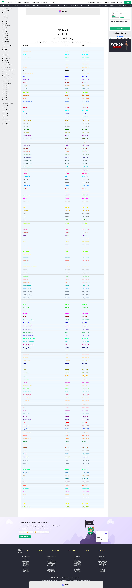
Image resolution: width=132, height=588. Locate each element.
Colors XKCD (5, 124)
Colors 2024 (5, 87)
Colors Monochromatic (8, 69)
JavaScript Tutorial (25, 561)
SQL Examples (77, 563)
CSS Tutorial (25, 560)
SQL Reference (51, 562)
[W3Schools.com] (20, 551)
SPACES (41, 550)
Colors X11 (5, 117)
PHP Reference (51, 566)
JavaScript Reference (51, 561)
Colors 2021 (5, 89)
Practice (119, 2)
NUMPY (119, 5)
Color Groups (5, 17)
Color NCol (5, 37)
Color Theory (5, 41)
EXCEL (101, 5)
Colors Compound (6, 78)
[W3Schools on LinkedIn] (117, 33)
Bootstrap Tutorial (25, 566)
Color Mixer (5, 23)
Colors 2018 (5, 95)
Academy (106, 2)
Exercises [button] (26, 2)
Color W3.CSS (5, 56)
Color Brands (5, 54)
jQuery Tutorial (26, 571)
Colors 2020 (5, 91)
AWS (54, 5)
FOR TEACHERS (72, 550)
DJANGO (112, 5)
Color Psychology (6, 64)
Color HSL (4, 31)
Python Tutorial (26, 564)
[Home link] (3, 2)
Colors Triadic (5, 76)
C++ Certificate (102, 569)
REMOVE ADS (120, 36)
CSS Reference (51, 560)
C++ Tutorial (25, 570)
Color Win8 (5, 60)
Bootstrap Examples (77, 566)
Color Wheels (5, 43)
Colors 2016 (5, 100)
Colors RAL (5, 111)
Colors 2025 (5, 85)
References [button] (18, 2)
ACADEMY (77, 578)
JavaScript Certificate (102, 561)
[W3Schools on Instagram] (124, 33)
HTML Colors (51, 568)
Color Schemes (6, 50)
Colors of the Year (6, 83)
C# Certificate (102, 570)
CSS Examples (77, 560)
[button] (53, 2)
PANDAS (125, 5)
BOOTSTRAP (74, 5)
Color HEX (4, 29)
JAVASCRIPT (14, 5)
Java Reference (51, 569)
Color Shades (5, 19)
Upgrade (99, 2)
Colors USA (5, 105)
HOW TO (66, 5)
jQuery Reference (51, 571)
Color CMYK (5, 35)
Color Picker (5, 21)
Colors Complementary (8, 74)
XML (106, 5)
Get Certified (91, 2)
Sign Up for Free (24, 536)
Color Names (5, 13)
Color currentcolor (7, 45)
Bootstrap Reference (51, 565)
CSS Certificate (102, 560)
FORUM (66, 578)
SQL (21, 5)
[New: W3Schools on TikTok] (126, 33)
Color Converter (6, 25)
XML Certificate (102, 571)
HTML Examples (77, 558)
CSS (8, 5)
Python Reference (51, 563)
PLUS (28, 550)
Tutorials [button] (9, 2)
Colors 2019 (5, 93)
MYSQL (88, 5)
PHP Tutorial (25, 568)
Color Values (5, 15)
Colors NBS (5, 113)
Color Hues (5, 48)
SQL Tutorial (25, 563)
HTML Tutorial (25, 558)
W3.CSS (60, 5)
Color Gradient (6, 39)
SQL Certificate (102, 563)
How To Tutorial (26, 562)
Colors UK (4, 107)
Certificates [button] (36, 2)
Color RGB (4, 27)
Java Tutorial (25, 569)
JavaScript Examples (77, 561)
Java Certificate (103, 568)
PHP (38, 5)
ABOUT (72, 578)
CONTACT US (102, 550)
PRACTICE (87, 550)
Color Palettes (6, 52)
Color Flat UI (5, 62)
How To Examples (77, 562)
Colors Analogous (6, 72)
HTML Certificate (102, 558)
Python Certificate (102, 564)
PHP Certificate (103, 565)
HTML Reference (51, 558)
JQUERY (95, 5)
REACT (82, 5)
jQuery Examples (77, 571)
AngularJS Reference (51, 570)
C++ (46, 5)
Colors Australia (6, 109)
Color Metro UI (6, 58)
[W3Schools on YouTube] (114, 33)
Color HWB (5, 33)
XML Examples (77, 570)
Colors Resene (6, 121)
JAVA (33, 5)
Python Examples (77, 564)
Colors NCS (5, 115)
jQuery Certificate (102, 566)
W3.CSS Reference (51, 564)
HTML (2, 5)
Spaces (113, 2)
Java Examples (77, 569)
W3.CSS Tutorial (26, 565)
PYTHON (27, 5)
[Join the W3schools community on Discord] (119, 33)
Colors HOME (5, 11)
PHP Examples (77, 568)
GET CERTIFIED (55, 550)
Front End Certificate (103, 562)
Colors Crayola (6, 119)
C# (50, 5)
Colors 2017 (5, 98)
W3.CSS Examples (77, 565)
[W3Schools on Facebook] (122, 33)
